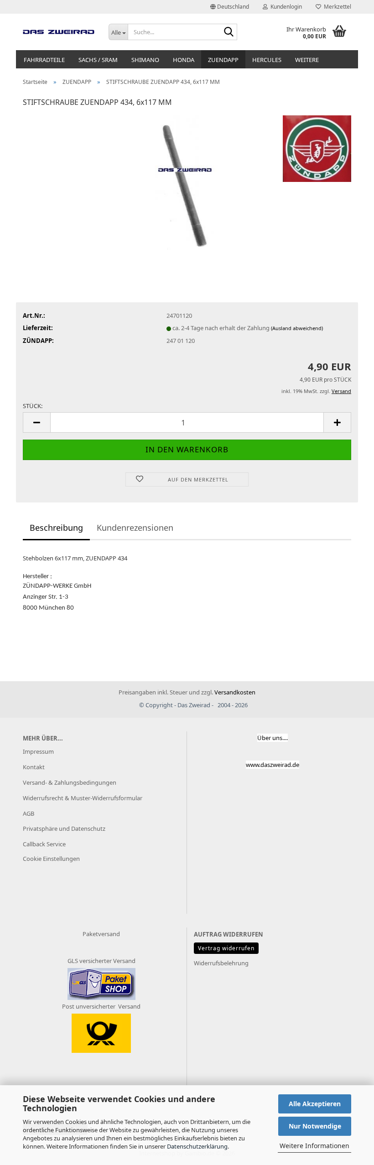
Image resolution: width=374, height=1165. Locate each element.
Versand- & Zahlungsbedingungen (69, 782)
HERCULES (266, 60)
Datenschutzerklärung (197, 1146)
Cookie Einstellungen (51, 858)
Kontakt (34, 767)
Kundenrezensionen (135, 527)
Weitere (307, 60)
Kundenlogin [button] (285, 6)
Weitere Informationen (314, 1145)
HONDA (183, 60)
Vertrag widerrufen (226, 948)
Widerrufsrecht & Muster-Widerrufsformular (82, 798)
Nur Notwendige (315, 1126)
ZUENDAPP (223, 60)
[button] (229, 7)
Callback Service (44, 844)
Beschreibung (56, 527)
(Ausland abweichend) (297, 328)
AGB (28, 813)
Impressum (38, 751)
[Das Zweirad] (59, 32)
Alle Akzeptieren (315, 1103)
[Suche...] (228, 32)
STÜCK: (32, 406)
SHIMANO (145, 60)
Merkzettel (336, 6)
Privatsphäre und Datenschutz (64, 828)
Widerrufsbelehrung (221, 963)
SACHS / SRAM (98, 60)
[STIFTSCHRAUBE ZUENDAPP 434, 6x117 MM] (187, 183)
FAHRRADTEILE (44, 60)
